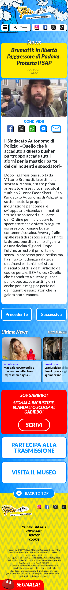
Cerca (23, 27)
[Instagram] (37, 27)
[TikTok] (62, 27)
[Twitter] (53, 27)
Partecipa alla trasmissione (34, 447)
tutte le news (57, 332)
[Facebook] (45, 27)
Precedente (17, 314)
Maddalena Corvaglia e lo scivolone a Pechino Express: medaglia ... (19, 371)
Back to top (37, 493)
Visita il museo (34, 472)
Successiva (51, 314)
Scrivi (34, 424)
